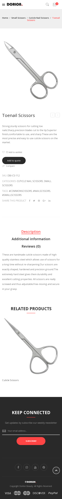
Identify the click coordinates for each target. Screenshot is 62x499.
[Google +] (44, 201)
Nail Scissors (58, 115)
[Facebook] (29, 201)
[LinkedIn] (49, 201)
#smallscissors (12, 195)
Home (5, 17)
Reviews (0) (31, 246)
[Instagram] (26, 467)
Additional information (31, 238)
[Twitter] (34, 201)
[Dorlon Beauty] (15, 4)
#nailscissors (41, 191)
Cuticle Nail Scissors (39, 17)
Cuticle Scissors (53, 115)
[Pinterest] (39, 201)
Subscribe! (31, 441)
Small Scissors (18, 17)
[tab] (31, 231)
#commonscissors (20, 191)
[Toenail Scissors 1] (31, 70)
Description (31, 231)
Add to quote (14, 160)
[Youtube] (35, 467)
